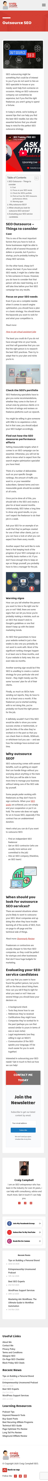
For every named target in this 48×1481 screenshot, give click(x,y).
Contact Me (7, 1346)
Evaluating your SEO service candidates (21, 215)
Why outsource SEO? (18, 205)
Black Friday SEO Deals (13, 1363)
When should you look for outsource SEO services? (19, 209)
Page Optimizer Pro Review (14, 1429)
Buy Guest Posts (10, 1419)
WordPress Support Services (21, 1291)
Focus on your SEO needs (22, 190)
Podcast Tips (8, 1412)
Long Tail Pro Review (12, 1433)
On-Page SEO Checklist (13, 1359)
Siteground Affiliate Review (14, 1436)
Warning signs (18, 202)
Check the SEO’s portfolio (22, 193)
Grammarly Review (25, 939)
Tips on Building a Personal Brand (24, 1261)
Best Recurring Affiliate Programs (17, 1422)
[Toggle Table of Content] (35, 178)
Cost (14, 187)
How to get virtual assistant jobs (21, 332)
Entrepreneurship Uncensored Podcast (22, 1271)
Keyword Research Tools (13, 1415)
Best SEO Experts (16, 1282)
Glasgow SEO (8, 1356)
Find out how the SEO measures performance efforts (25, 197)
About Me (7, 1342)
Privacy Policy (8, 1349)
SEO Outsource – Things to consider (20, 183)
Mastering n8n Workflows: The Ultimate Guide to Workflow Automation (22, 1302)
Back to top (13, 1470)
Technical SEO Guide (12, 1426)
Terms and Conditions (12, 1353)
